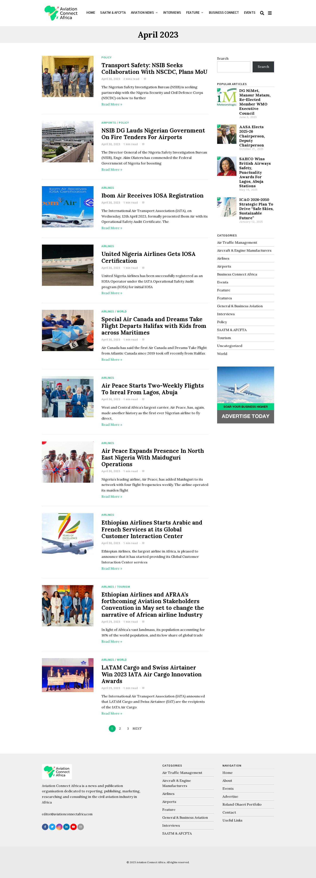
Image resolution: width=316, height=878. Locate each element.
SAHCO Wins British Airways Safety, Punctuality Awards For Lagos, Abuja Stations (255, 172)
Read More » (111, 104)
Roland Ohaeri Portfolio (242, 804)
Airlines (107, 188)
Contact (229, 812)
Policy (106, 57)
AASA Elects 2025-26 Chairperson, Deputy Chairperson (252, 135)
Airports (108, 123)
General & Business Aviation (240, 306)
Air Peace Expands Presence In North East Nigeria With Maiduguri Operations (152, 457)
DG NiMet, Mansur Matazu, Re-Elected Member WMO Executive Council (254, 102)
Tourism (123, 587)
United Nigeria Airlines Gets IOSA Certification (148, 257)
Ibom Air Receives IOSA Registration (152, 195)
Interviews (172, 13)
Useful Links (232, 820)
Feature (192, 13)
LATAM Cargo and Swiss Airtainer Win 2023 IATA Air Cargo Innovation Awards (151, 674)
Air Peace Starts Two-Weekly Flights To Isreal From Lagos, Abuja (152, 389)
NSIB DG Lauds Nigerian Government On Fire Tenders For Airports (153, 134)
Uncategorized (229, 346)
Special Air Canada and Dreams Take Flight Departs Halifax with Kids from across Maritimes (153, 326)
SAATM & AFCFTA (113, 13)
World (122, 311)
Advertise (230, 796)
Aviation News (142, 13)
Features (224, 298)
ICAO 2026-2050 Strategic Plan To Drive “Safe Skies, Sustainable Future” (256, 208)
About (227, 780)
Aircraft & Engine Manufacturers (244, 250)
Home (90, 13)
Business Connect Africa (237, 274)
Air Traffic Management (237, 242)
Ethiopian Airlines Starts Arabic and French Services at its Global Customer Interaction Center (151, 529)
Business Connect (224, 13)
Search (223, 58)
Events (249, 13)
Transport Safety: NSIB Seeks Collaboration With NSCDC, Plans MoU (154, 68)
